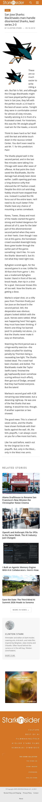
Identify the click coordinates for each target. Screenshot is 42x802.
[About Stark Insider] (21, 687)
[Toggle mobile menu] (37, 3)
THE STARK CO (31, 761)
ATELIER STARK (31, 777)
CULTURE (34, 730)
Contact (35, 793)
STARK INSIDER (31, 766)
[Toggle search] (30, 2)
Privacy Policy (27, 793)
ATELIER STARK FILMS (26, 743)
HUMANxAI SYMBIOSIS (26, 748)
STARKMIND (32, 772)
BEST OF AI (32, 734)
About (21, 799)
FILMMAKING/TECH (28, 739)
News (7, 10)
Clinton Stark (14, 28)
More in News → (21, 610)
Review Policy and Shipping (12, 793)
